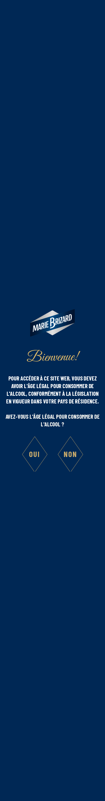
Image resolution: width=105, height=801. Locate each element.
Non (70, 454)
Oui (34, 454)
